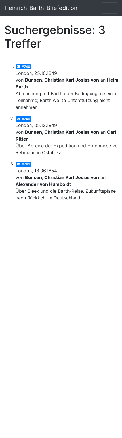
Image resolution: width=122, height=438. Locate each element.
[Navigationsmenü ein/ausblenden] (109, 8)
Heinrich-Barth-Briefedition (41, 8)
